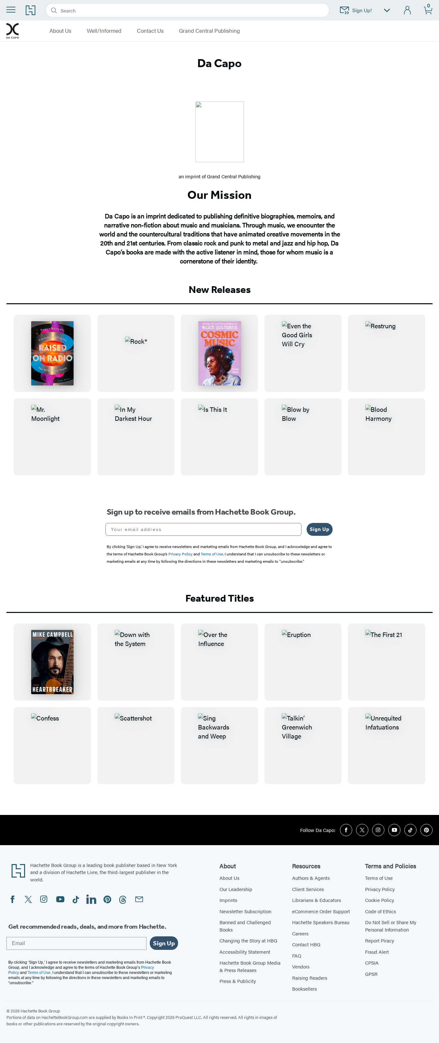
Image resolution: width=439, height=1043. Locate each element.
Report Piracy (379, 940)
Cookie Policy (379, 900)
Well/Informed (104, 30)
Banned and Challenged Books (245, 926)
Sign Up (319, 529)
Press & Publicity (238, 980)
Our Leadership (236, 889)
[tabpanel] (219, 400)
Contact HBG (306, 944)
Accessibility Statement (245, 951)
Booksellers (304, 988)
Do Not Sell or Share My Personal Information (390, 926)
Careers (300, 933)
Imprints (228, 900)
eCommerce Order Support (321, 911)
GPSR (371, 973)
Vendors (300, 966)
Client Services (308, 889)
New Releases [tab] (220, 289)
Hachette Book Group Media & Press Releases (250, 966)
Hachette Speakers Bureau (320, 922)
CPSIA (372, 962)
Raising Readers (309, 977)
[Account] (407, 10)
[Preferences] (387, 10)
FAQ (296, 955)
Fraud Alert (377, 951)
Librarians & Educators (316, 900)
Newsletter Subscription (245, 911)
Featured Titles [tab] (219, 598)
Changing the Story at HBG (248, 940)
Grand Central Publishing (209, 30)
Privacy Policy (380, 889)
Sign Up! (362, 10)
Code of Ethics (380, 911)
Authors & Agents (311, 877)
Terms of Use (379, 877)
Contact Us (150, 30)
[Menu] (10, 10)
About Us (60, 30)
